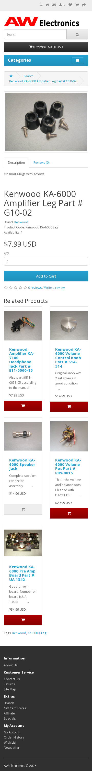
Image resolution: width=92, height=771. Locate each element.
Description (16, 162)
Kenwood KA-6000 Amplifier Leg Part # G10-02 (42, 81)
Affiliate (9, 713)
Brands (9, 703)
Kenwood (21, 222)
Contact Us (12, 679)
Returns (9, 684)
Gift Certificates (15, 708)
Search (28, 76)
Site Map (10, 689)
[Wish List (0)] (70, 5)
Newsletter (11, 747)
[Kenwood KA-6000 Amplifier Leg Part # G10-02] (46, 121)
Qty (6, 253)
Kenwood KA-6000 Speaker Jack (22, 464)
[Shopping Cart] (77, 5)
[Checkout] (84, 5)
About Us (10, 665)
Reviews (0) (41, 162)
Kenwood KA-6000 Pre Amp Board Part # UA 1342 (22, 573)
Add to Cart (46, 276)
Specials (10, 718)
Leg (43, 633)
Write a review (54, 287)
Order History (14, 737)
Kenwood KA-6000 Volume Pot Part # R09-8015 (68, 466)
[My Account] (62, 5)
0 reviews (35, 287)
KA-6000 (34, 633)
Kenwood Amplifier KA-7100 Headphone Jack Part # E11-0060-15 (21, 360)
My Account (12, 732)
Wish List (10, 742)
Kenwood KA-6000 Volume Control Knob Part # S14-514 (68, 358)
